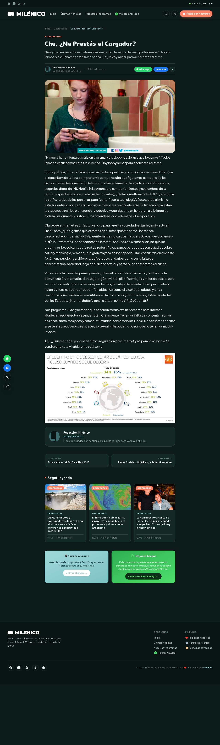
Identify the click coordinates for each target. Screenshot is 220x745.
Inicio (53, 13)
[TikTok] (24, 3)
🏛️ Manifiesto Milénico (197, 642)
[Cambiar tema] (174, 13)
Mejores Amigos (127, 13)
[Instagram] (14, 3)
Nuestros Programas (98, 13)
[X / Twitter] (19, 3)
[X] (27, 668)
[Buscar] (166, 13)
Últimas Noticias (70, 13)
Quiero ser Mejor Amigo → (143, 576)
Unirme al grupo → (76, 572)
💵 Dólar (197, 3)
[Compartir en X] (7, 377)
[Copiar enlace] (7, 386)
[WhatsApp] (44, 668)
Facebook (161, 69)
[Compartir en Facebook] (7, 368)
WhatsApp (144, 69)
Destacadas (60, 28)
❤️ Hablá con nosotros (197, 637)
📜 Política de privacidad (198, 647)
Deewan (207, 667)
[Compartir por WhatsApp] (7, 358)
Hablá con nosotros (198, 13)
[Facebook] (9, 3)
